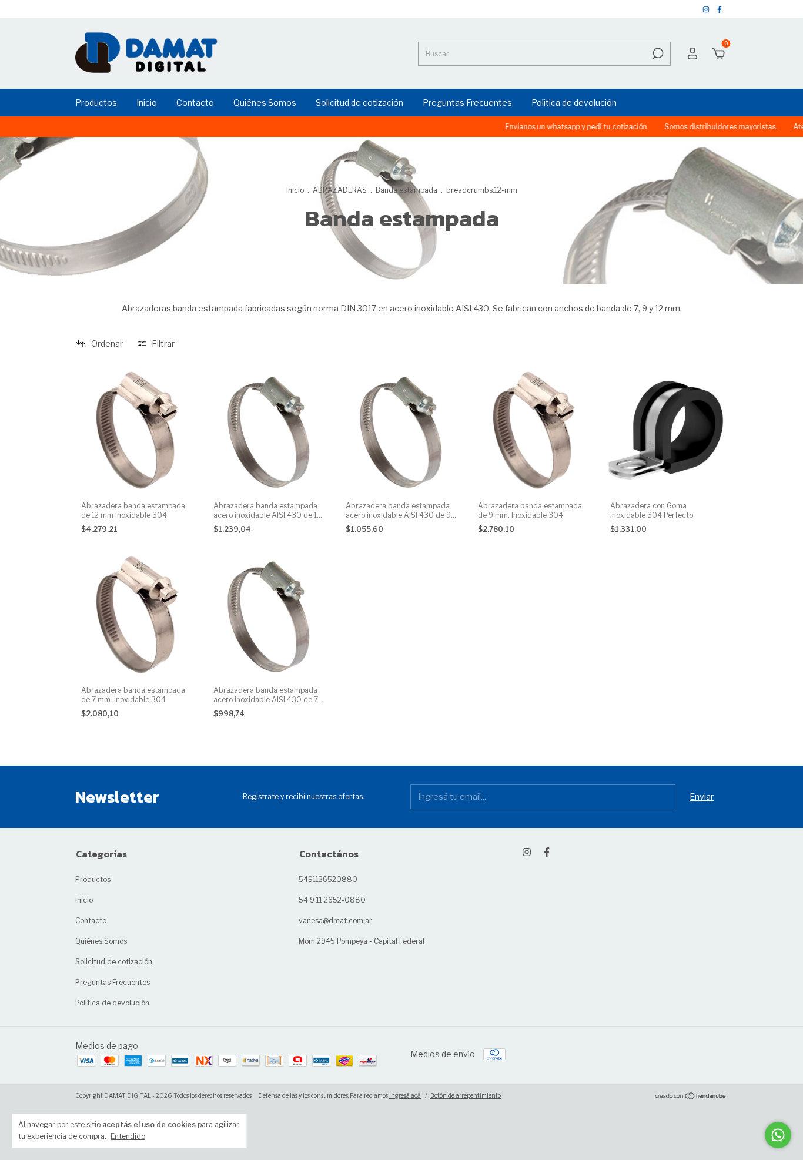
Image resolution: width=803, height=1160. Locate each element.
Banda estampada (406, 190)
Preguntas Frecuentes (467, 103)
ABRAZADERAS (340, 190)
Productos (96, 103)
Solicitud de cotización (359, 103)
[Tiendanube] (691, 1097)
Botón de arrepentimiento (465, 1095)
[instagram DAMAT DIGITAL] (706, 9)
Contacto (195, 103)
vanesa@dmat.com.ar (335, 920)
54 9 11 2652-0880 (332, 900)
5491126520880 (328, 879)
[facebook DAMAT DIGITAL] (719, 9)
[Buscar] (657, 53)
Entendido (128, 1136)
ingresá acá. (405, 1095)
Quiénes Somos (264, 103)
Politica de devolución (574, 103)
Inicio (146, 103)
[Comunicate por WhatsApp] (778, 1135)
